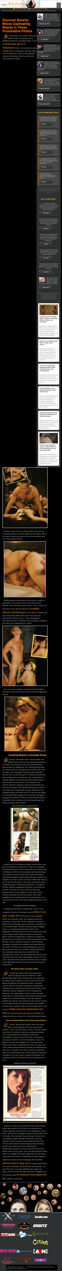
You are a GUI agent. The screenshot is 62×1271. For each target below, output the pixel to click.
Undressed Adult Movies (10, 10)
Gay (58, 5)
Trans (58, 7)
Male (58, 3)
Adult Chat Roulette (20, 8)
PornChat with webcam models (39, 8)
